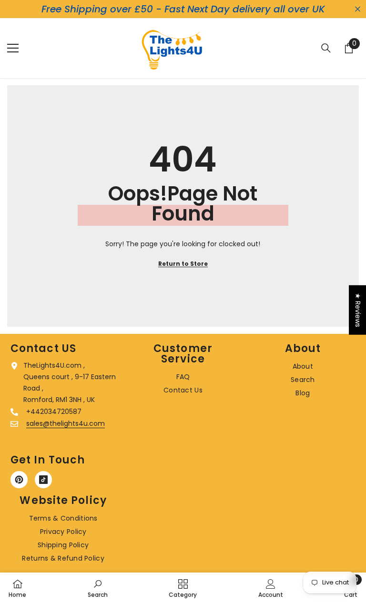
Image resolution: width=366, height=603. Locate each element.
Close (357, 9)
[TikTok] (43, 479)
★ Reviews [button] (358, 310)
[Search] (326, 48)
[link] (98, 587)
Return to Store (183, 264)
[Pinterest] (19, 479)
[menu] (13, 48)
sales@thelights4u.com (65, 423)
